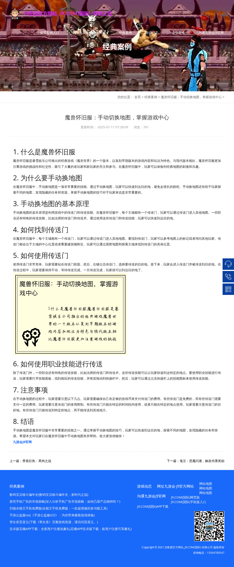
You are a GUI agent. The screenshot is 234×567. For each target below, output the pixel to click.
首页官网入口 (49, 32)
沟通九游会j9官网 (211, 32)
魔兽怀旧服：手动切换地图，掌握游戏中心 (191, 97)
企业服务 (178, 32)
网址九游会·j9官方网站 (89, 32)
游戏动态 (152, 32)
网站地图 (205, 483)
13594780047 (215, 553)
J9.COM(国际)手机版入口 (188, 502)
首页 (137, 97)
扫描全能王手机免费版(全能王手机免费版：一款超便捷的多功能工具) (58, 508)
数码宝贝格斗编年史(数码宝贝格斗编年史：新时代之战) (49, 494)
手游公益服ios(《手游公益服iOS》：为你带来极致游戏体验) (52, 515)
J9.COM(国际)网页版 (185, 497)
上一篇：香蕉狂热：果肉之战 (30, 461)
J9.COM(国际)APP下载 (152, 506)
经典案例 (125, 32)
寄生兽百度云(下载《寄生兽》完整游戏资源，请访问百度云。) (54, 522)
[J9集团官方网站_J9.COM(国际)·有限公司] (71, 14)
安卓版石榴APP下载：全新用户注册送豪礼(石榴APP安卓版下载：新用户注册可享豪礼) (71, 529)
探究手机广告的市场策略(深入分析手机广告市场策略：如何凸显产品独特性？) (65, 501)
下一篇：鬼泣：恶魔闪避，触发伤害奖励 (195, 461)
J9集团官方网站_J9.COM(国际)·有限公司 (189, 547)
